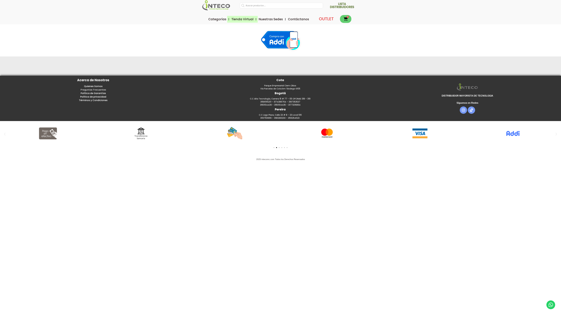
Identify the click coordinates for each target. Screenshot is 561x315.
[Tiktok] (471, 110)
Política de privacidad (93, 96)
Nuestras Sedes (271, 19)
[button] (5, 134)
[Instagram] (463, 110)
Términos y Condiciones (93, 100)
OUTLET (326, 19)
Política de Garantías (93, 93)
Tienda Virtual (242, 19)
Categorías (217, 19)
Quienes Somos (93, 86)
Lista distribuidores (342, 5)
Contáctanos (298, 19)
